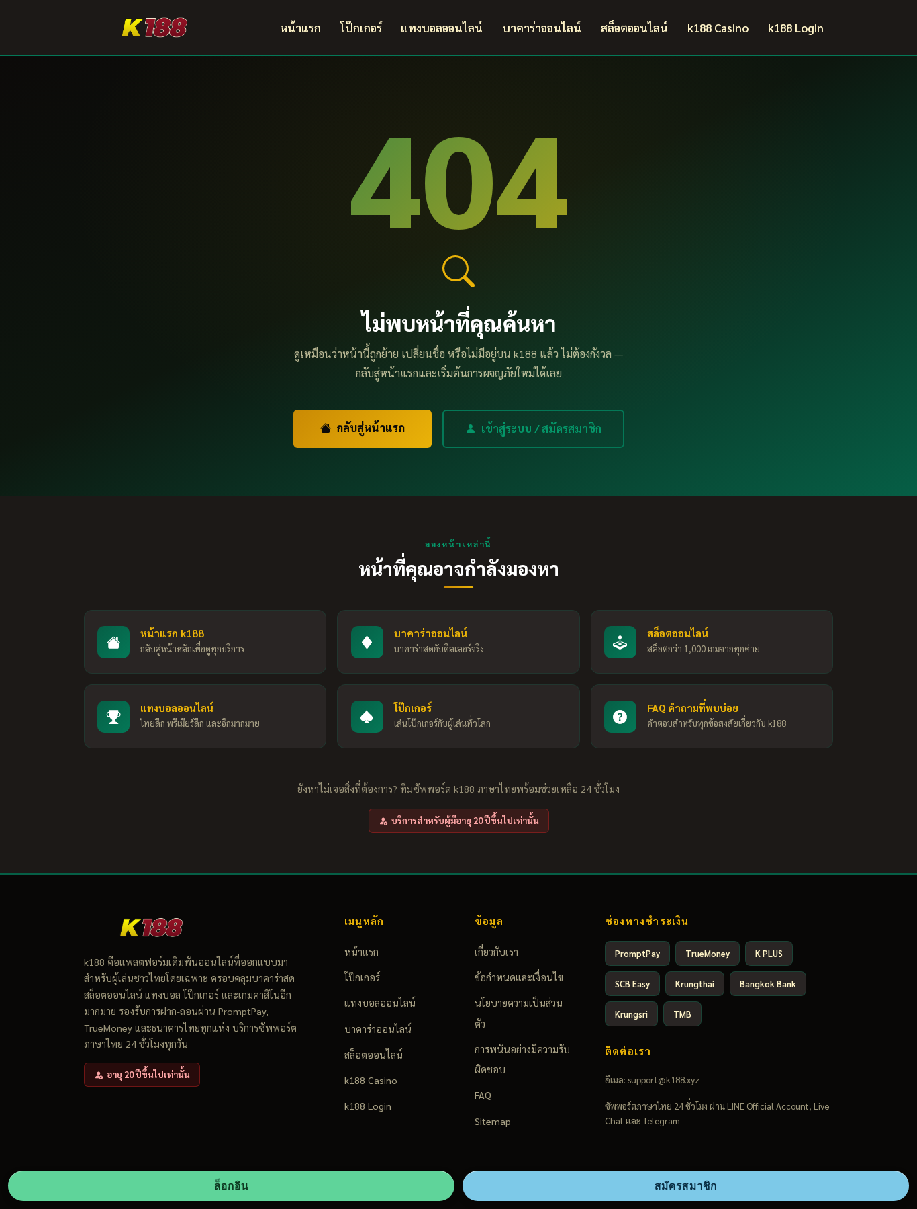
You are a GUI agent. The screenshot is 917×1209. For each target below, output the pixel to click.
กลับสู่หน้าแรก (370, 427)
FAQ (483, 1095)
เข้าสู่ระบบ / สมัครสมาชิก (541, 428)
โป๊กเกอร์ (361, 27)
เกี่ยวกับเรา (496, 952)
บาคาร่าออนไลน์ (541, 27)
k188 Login (796, 27)
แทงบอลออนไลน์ (442, 27)
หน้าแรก (300, 27)
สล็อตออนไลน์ (634, 27)
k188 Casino (718, 27)
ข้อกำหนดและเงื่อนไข (519, 977)
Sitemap (493, 1121)
